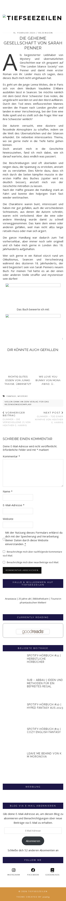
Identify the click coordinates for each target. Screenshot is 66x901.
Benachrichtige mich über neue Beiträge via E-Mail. (33, 562)
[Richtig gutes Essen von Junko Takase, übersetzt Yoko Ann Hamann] (18, 364)
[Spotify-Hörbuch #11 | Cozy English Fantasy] (14, 738)
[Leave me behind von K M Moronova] (14, 763)
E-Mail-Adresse (13, 505)
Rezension (45, 33)
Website (8, 519)
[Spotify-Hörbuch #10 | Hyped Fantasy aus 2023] (14, 714)
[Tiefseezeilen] (33, 11)
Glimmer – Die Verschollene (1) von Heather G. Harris (17, 419)
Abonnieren (33, 841)
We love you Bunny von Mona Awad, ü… (48, 380)
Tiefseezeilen (37, 891)
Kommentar (11, 456)
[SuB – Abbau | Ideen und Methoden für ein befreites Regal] (14, 689)
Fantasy (11, 396)
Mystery (23, 396)
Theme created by (33, 897)
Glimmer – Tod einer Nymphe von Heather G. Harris (49, 417)
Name (7, 491)
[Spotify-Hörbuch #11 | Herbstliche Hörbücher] (14, 665)
